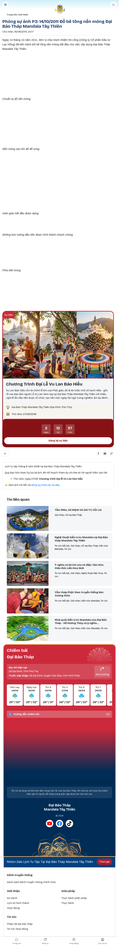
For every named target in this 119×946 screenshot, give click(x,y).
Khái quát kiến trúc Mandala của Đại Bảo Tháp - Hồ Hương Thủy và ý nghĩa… (81, 621)
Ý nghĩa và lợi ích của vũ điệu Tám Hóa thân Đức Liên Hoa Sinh (79, 566)
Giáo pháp (68, 891)
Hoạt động (13, 908)
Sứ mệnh (12, 898)
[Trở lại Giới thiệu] (5, 453)
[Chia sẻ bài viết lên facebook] (98, 453)
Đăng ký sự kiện (58, 440)
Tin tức (11, 917)
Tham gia (104, 861)
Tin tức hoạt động (17, 928)
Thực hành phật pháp (74, 898)
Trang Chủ (12, 15)
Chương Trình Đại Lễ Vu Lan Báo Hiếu (44, 384)
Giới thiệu (13, 891)
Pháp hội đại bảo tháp (20, 923)
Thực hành (67, 903)
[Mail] (104, 453)
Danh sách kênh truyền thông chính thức (31, 882)
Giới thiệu (23, 15)
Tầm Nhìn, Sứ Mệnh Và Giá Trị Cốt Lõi (78, 510)
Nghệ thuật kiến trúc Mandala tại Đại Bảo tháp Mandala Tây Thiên (81, 539)
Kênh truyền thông (20, 875)
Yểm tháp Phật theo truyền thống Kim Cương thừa (79, 594)
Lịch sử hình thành (18, 903)
